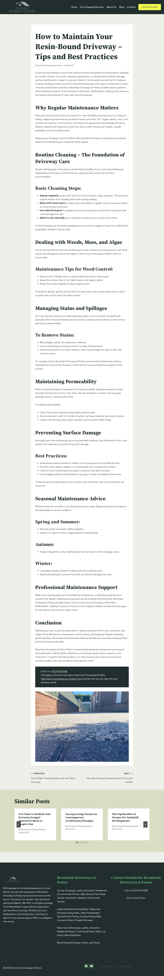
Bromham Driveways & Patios (50, 65)
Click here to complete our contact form (61, 678)
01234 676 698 (150, 7)
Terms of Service (107, 966)
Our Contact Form (135, 897)
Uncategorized (43, 30)
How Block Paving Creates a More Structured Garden (109, 777)
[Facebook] (86, 966)
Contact (131, 7)
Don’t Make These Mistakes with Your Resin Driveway (53, 777)
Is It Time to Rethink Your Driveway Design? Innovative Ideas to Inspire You (35, 819)
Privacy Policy (126, 966)
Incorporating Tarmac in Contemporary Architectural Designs (81, 818)
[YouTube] (91, 966)
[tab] (77, 842)
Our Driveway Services (92, 7)
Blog (121, 7)
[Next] (145, 824)
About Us (111, 7)
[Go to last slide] (19, 824)
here (48, 675)
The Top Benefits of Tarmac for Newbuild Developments (125, 818)
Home (74, 7)
